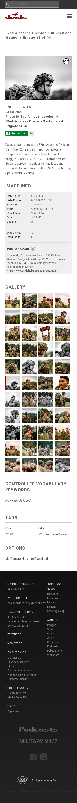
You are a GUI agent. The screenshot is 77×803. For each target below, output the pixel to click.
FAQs (11, 666)
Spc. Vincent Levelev (37, 116)
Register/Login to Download (29, 558)
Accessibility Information (22, 674)
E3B (41, 528)
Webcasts (53, 655)
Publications (54, 650)
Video (50, 629)
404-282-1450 (16, 589)
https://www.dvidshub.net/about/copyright (32, 270)
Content (53, 619)
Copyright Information (20, 670)
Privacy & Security (18, 661)
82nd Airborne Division (53, 534)
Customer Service (18, 679)
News (50, 633)
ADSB (9, 534)
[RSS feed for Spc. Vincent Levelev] (57, 116)
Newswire (14, 643)
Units (11, 706)
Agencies (13, 711)
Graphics (52, 642)
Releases (53, 593)
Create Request (17, 693)
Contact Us (14, 657)
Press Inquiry (17, 687)
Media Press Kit (17, 697)
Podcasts (53, 646)
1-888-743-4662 (17, 617)
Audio (50, 637)
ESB (8, 528)
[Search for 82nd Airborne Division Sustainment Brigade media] (21, 126)
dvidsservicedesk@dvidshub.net (27, 603)
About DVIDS (16, 652)
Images (51, 625)
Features (14, 634)
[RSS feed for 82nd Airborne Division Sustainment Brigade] (26, 126)
